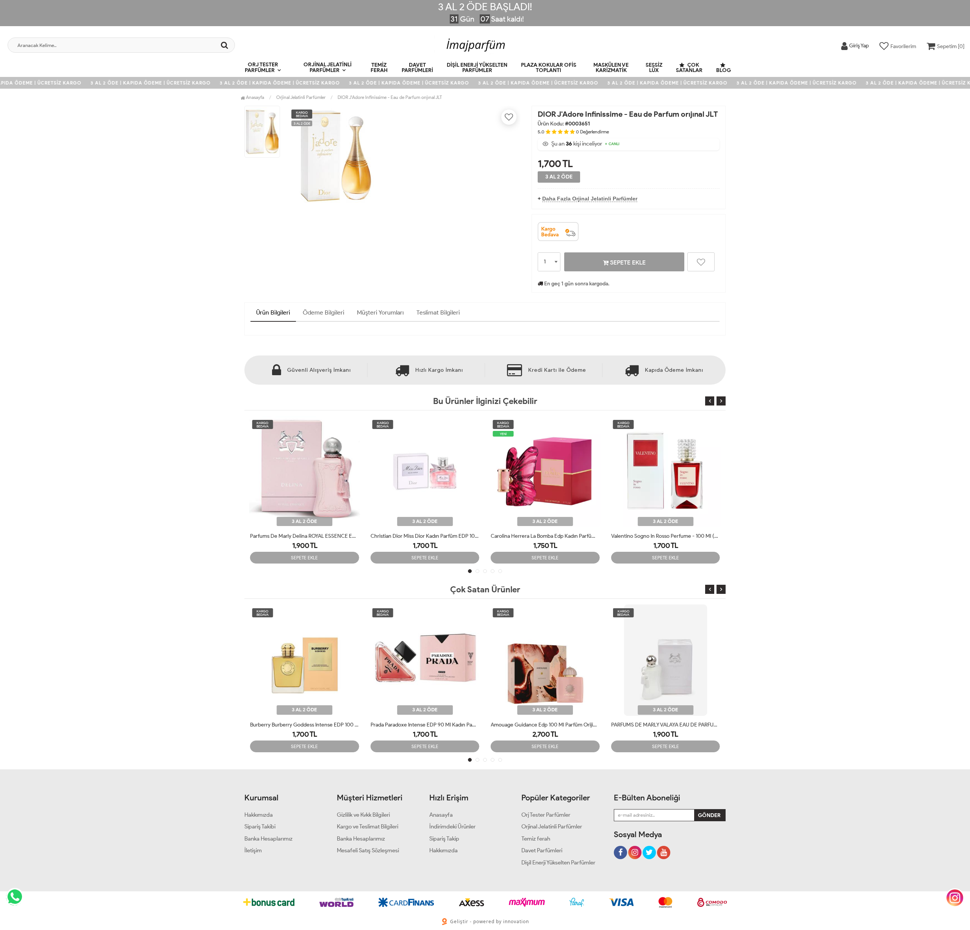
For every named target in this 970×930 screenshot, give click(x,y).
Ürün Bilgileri (273, 312)
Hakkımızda (258, 814)
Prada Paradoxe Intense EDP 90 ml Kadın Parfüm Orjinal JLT (425, 725)
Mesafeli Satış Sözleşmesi (368, 850)
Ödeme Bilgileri (323, 312)
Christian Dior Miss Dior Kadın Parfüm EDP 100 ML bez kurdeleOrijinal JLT (305, 536)
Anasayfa (254, 97)
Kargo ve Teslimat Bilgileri (367, 826)
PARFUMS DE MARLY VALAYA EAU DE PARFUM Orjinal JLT (665, 725)
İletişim (253, 850)
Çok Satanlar (689, 68)
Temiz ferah (379, 68)
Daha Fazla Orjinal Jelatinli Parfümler (589, 199)
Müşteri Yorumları (380, 312)
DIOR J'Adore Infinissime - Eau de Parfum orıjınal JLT (390, 97)
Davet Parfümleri (417, 68)
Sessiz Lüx (654, 68)
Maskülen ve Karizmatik (611, 68)
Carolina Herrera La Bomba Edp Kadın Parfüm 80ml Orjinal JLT (425, 536)
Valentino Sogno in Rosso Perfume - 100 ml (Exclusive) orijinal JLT (545, 536)
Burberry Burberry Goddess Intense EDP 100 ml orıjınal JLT (304, 725)
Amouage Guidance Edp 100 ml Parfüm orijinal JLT (545, 725)
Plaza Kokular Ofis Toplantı (548, 68)
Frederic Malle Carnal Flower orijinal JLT (657, 536)
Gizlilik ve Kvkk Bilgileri (363, 814)
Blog (723, 70)
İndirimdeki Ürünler (452, 826)
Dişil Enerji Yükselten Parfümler (477, 68)
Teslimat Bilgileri (438, 312)
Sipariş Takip (444, 838)
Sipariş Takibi (259, 826)
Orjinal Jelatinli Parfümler (328, 67)
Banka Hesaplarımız (268, 838)
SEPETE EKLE (627, 262)
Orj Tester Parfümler (261, 67)
